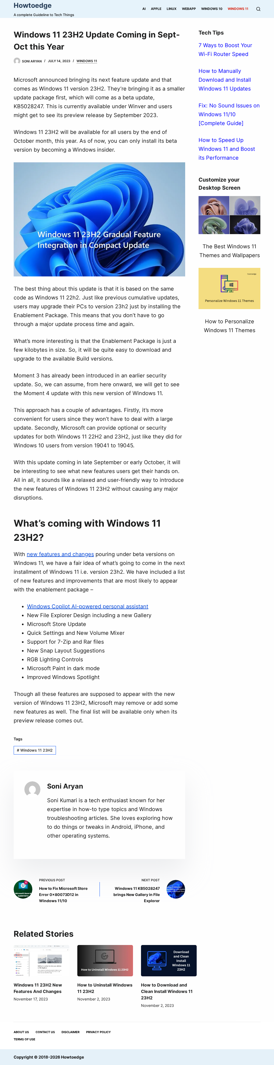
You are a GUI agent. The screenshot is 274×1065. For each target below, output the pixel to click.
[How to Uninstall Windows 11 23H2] (105, 960)
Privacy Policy (98, 1032)
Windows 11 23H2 (35, 750)
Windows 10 (211, 9)
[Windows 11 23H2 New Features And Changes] (41, 960)
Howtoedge (33, 5)
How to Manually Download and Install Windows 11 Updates (225, 80)
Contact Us (45, 1032)
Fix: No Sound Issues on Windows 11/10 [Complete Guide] (229, 114)
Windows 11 (238, 9)
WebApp (189, 9)
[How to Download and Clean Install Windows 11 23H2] (169, 960)
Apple (156, 9)
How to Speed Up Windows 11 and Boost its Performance (227, 149)
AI (144, 9)
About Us (21, 1032)
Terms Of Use (24, 1039)
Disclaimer (70, 1032)
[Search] (258, 9)
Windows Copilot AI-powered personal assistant (87, 606)
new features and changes (60, 554)
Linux (172, 9)
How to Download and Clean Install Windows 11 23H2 (167, 991)
